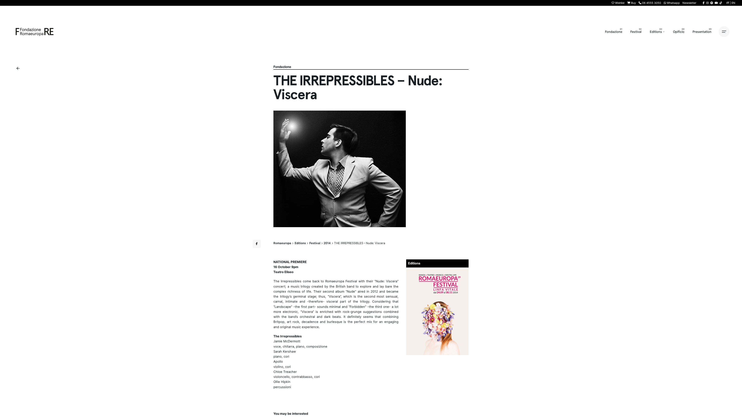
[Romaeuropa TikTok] (721, 2)
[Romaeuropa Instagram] (707, 2)
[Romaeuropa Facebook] (704, 2)
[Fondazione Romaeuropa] (35, 31)
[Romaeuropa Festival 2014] (437, 272)
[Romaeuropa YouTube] (716, 2)
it (728, 2)
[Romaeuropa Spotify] (711, 2)
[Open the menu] (724, 31)
